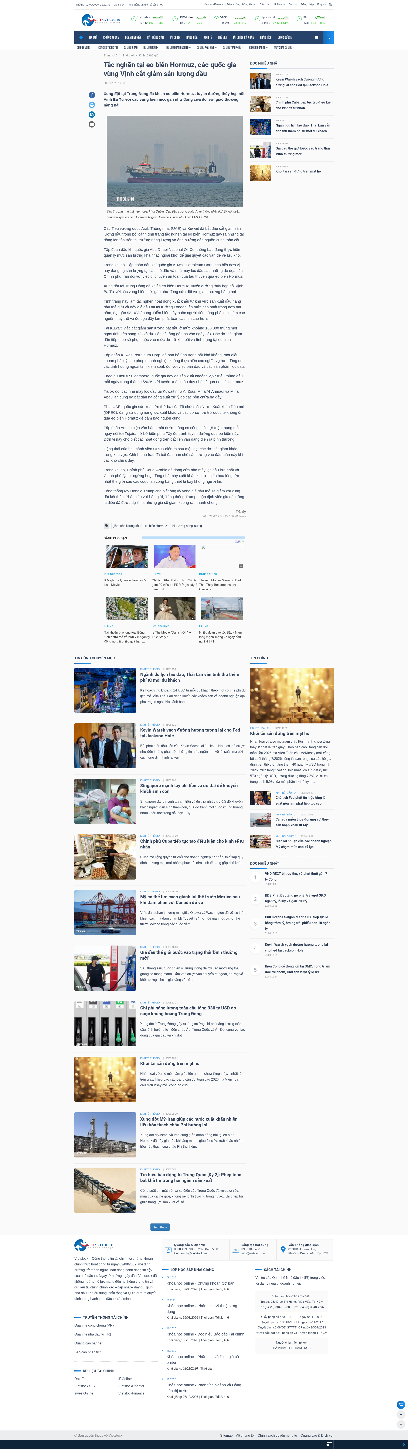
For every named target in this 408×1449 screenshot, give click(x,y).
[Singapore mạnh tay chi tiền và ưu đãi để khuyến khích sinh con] (105, 801)
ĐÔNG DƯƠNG (285, 37)
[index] (133, 18)
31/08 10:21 (172, 780)
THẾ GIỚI (222, 37)
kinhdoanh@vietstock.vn (190, 1253)
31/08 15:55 (271, 905)
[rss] (330, 4)
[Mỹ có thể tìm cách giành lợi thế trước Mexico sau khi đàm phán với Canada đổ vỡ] (105, 912)
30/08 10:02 (282, 166)
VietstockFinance (214, 4)
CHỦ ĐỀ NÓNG (84, 47)
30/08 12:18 (172, 1002)
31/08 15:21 (282, 120)
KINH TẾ (208, 37)
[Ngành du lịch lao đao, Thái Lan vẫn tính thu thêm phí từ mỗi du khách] (260, 127)
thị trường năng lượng (186, 526)
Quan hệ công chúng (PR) (94, 1325)
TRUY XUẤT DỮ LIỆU (283, 47)
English (321, 4)
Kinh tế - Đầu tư (260, 728)
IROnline (125, 1379)
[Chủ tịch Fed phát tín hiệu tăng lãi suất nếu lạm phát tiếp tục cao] (260, 798)
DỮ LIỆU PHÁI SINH (206, 47)
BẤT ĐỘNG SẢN (155, 37)
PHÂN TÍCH (266, 37)
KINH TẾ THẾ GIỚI (150, 669)
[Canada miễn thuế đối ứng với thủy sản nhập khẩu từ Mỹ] (260, 819)
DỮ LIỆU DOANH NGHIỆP (177, 47)
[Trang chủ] (93, 1245)
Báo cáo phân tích (88, 1352)
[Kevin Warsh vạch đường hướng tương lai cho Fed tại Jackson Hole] (260, 81)
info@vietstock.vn (253, 1253)
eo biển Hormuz (156, 526)
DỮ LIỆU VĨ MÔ (130, 47)
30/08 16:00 (282, 143)
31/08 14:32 (271, 884)
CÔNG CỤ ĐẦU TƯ (257, 47)
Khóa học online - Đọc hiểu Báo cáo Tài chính (205, 1334)
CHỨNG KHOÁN (111, 37)
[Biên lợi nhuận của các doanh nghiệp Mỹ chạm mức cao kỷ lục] (260, 841)
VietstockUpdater (131, 1386)
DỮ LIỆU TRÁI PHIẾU (232, 47)
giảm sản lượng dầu (126, 526)
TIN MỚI (93, 37)
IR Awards (279, 4)
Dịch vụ (293, 4)
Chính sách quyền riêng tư (278, 1435)
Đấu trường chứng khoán (241, 4)
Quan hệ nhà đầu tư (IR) (92, 1334)
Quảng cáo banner (88, 1343)
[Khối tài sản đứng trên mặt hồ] (260, 173)
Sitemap (226, 1435)
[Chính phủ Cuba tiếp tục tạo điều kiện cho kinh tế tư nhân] (260, 104)
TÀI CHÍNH (175, 37)
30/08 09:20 (172, 1114)
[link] (317, 36)
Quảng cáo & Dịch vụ (316, 1435)
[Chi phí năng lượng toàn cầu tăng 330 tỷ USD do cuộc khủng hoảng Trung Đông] (105, 1023)
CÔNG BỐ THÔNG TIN (108, 47)
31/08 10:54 (271, 976)
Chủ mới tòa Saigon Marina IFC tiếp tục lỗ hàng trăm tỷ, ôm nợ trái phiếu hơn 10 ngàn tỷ (297, 923)
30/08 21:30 (282, 97)
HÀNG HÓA (192, 37)
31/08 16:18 (271, 933)
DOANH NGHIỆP (133, 37)
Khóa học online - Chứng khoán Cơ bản (200, 1283)
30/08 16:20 (172, 891)
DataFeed (81, 1379)
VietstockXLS (84, 1386)
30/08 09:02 (172, 1169)
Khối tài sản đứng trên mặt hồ (298, 171)
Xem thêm (160, 1227)
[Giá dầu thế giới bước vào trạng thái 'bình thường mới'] (260, 150)
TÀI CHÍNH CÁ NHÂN (243, 37)
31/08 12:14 (282, 74)
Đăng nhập (307, 4)
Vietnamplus (212, 516)
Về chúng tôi (245, 1435)
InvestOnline (83, 1393)
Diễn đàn (265, 4)
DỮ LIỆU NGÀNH (151, 47)
